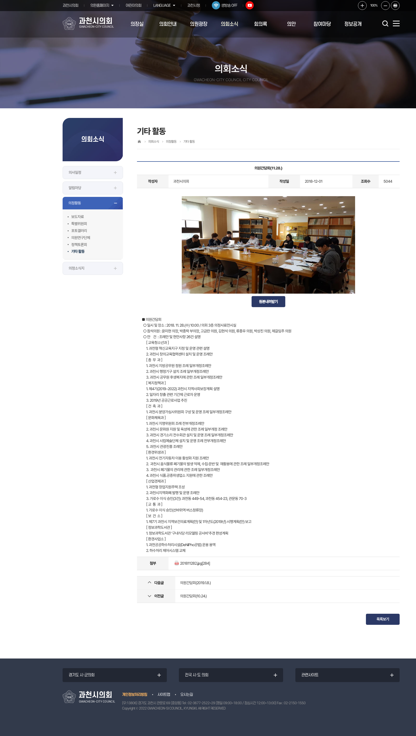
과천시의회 (70, 5)
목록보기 (383, 619)
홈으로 (139, 141)
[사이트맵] (396, 23)
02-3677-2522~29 (201, 703)
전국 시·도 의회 (196, 675)
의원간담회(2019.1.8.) (195, 583)
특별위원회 (79, 223)
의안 (291, 24)
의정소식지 (76, 268)
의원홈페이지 (99, 5)
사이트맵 (163, 694)
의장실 (136, 24)
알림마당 (75, 188)
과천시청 (193, 5)
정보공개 (353, 24)
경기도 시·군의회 (81, 675)
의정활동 (74, 203)
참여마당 (322, 24)
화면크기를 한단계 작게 (385, 5)
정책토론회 (79, 244)
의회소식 (229, 24)
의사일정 (75, 172)
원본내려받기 (268, 301)
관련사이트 (309, 675)
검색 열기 (385, 23)
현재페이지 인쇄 (395, 5)
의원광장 (198, 24)
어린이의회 (133, 5)
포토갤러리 (79, 230)
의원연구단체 (80, 237)
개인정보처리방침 (134, 694)
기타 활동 (77, 251)
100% (373, 5)
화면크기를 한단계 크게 (362, 5)
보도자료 (77, 216)
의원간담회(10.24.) (193, 596)
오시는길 (186, 694)
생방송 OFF (229, 5)
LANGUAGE (162, 5)
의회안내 (167, 24)
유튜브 (250, 5)
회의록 (260, 24)
